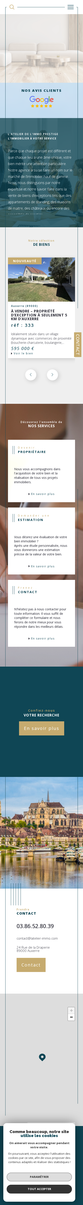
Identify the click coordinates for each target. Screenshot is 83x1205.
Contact (78, 344)
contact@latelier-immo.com (37, 938)
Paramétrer (39, 1177)
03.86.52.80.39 (35, 926)
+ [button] (71, 1010)
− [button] (71, 1017)
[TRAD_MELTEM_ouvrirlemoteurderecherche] (12, 7)
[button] (52, 374)
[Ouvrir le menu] (70, 7)
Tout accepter (39, 1189)
